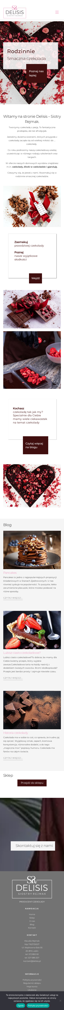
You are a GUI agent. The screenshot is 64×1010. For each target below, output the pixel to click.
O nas (32, 921)
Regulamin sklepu (32, 983)
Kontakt (32, 928)
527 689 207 (33, 957)
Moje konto (32, 986)
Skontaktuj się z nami (34, 845)
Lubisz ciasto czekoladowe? (22, 653)
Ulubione (32, 990)
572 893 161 (34, 954)
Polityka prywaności (32, 980)
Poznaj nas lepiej (36, 73)
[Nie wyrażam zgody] (60, 1000)
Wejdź (35, 278)
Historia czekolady (15, 733)
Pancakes (10, 572)
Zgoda (21, 1005)
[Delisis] (14, 11)
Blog (32, 924)
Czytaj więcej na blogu (34, 445)
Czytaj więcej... (13, 598)
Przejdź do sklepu (32, 782)
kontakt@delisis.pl (32, 961)
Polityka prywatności (38, 1005)
